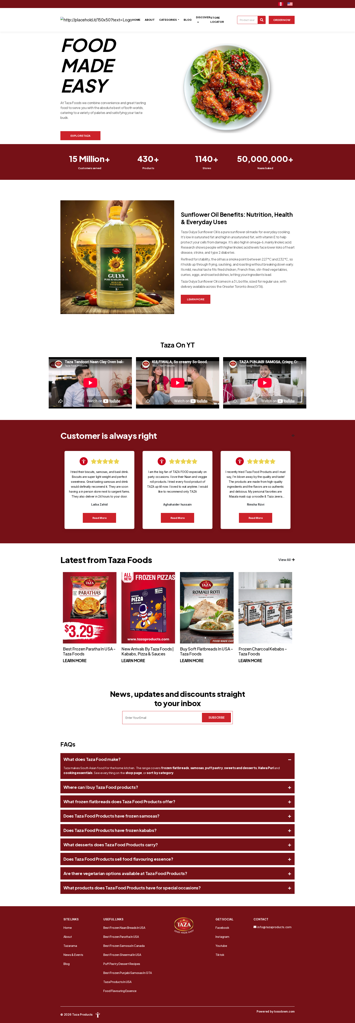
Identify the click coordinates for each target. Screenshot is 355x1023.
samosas (197, 768)
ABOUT (150, 19)
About (67, 936)
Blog (66, 964)
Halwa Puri (266, 768)
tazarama (70, 945)
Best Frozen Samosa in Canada (124, 945)
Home (67, 927)
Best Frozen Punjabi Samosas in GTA (127, 973)
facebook (222, 927)
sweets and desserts (240, 768)
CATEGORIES (168, 19)
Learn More (195, 299)
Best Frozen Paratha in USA (121, 936)
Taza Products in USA (117, 982)
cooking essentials (77, 773)
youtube (221, 945)
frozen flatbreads (175, 768)
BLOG (187, 19)
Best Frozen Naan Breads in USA (124, 927)
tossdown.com (284, 1011)
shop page (134, 773)
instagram (222, 936)
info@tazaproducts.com (274, 927)
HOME (136, 19)
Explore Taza (80, 135)
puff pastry (214, 768)
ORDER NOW (281, 20)
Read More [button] (99, 518)
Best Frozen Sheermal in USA (122, 954)
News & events (73, 954)
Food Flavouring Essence (119, 991)
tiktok (220, 954)
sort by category (160, 773)
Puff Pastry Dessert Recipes (121, 964)
